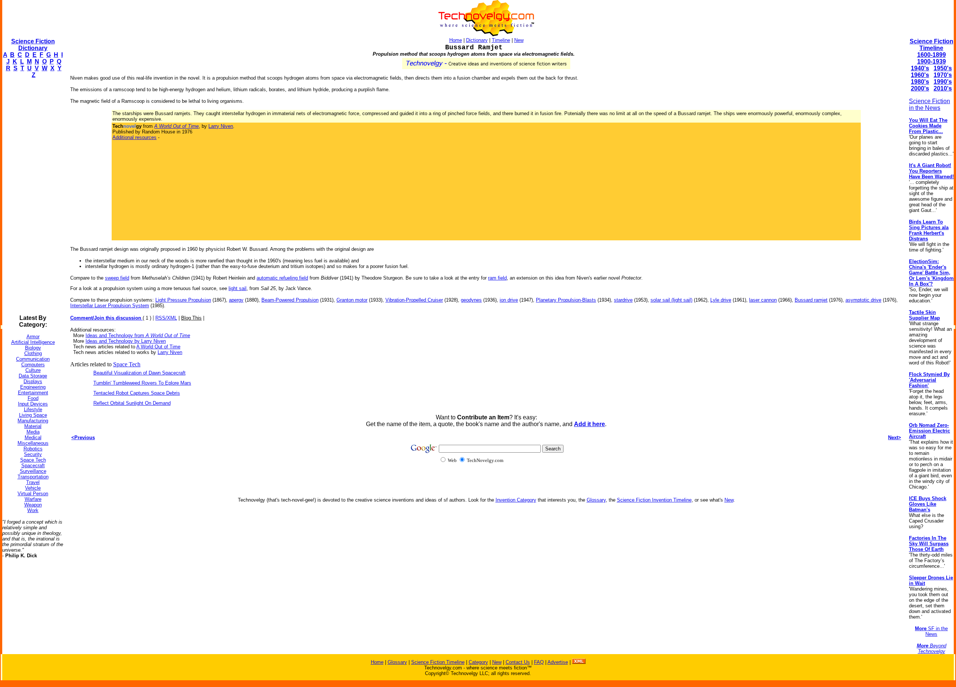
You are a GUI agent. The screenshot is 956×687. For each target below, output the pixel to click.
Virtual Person (33, 493)
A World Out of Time (158, 346)
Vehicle (33, 488)
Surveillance (33, 471)
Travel (33, 482)
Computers (33, 364)
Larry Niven (220, 126)
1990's (943, 81)
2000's (920, 88)
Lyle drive (720, 300)
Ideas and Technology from (138, 335)
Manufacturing (33, 420)
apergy (236, 300)
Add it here (589, 424)
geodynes (471, 300)
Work (32, 510)
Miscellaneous (33, 443)
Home (455, 40)
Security (33, 454)
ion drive (509, 300)
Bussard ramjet (811, 300)
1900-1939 (931, 61)
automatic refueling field (282, 278)
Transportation (33, 477)
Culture (33, 370)
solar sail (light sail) (671, 300)
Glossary (596, 500)
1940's (920, 68)
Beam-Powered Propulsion (290, 300)
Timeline (501, 40)
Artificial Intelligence (33, 342)
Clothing (33, 353)
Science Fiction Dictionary (33, 44)
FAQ (539, 662)
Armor (33, 336)
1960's (920, 75)
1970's (943, 75)
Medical (33, 437)
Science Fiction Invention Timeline (654, 500)
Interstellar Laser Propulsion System (109, 305)
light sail (237, 288)
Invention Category (516, 500)
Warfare (33, 499)
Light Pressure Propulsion (183, 300)
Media (33, 432)
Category (478, 662)
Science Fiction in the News (929, 104)
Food (33, 398)
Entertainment (33, 392)
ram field (497, 278)
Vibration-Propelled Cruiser (414, 300)
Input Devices (33, 404)
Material (32, 426)
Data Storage (33, 376)
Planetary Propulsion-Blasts (566, 300)
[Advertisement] (32, 196)
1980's (920, 81)
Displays (33, 381)
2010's (943, 88)
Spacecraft (33, 465)
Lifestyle (33, 409)
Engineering (33, 387)
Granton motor (351, 300)
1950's (943, 68)
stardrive (623, 300)
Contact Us (518, 662)
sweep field (117, 278)
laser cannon (763, 300)
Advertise (557, 662)
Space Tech (33, 460)
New (519, 40)
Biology (33, 348)
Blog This (191, 318)
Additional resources (134, 137)
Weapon (33, 505)
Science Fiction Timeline (931, 44)
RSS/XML (166, 318)
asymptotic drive (863, 300)
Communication (33, 359)
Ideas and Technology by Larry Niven (126, 341)
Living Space (33, 415)
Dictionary (477, 40)
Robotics (33, 449)
